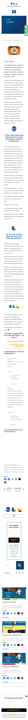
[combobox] (10, 565)
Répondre (10, 371)
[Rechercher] (19, 565)
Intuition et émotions (9, 602)
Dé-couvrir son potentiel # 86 (11, 635)
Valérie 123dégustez (12, 358)
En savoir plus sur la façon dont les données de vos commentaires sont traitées (14, 470)
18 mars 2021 (10, 359)
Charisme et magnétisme (10, 666)
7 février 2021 (10, 389)
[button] (14, 11)
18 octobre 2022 (14, 417)
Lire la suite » (5, 617)
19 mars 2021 (13, 376)
